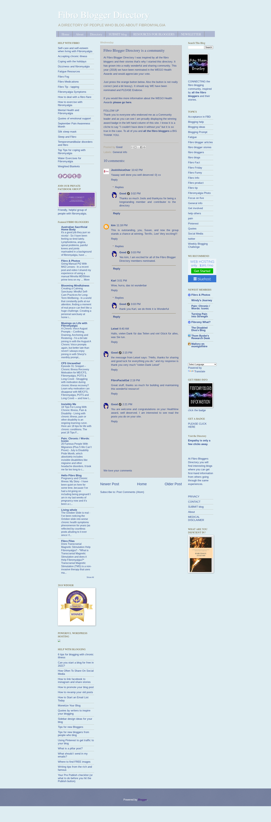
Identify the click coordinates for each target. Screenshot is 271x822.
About (80, 34)
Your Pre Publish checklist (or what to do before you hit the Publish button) (75, 778)
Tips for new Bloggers (70, 727)
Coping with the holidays (72, 61)
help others (194, 213)
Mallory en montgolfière (199, 345)
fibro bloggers (196, 152)
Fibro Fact (194, 162)
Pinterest (193, 223)
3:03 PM (136, 252)
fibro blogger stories (199, 147)
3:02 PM (136, 193)
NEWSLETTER (191, 34)
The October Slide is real (75, 512)
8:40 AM (124, 328)
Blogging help (196, 121)
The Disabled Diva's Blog (199, 329)
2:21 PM (127, 404)
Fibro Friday (195, 167)
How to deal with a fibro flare (74, 97)
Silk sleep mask (67, 131)
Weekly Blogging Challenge (198, 245)
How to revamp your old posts (75, 692)
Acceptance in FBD (199, 116)
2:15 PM (127, 352)
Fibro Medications (68, 81)
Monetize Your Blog (69, 705)
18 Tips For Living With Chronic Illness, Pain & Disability (74, 410)
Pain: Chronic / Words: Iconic (75, 439)
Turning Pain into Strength (199, 315)
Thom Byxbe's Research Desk (200, 337)
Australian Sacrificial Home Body (74, 228)
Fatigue (192, 137)
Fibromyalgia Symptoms (72, 91)
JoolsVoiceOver (120, 170)
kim (113, 225)
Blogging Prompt (197, 132)
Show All (90, 577)
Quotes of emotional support (74, 118)
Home (65, 34)
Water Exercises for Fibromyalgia (69, 160)
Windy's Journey (201, 300)
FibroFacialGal (120, 380)
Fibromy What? (200, 322)
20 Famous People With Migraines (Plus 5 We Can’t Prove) (76, 447)
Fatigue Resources (69, 71)
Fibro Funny (195, 172)
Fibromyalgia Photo (199, 193)
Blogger (142, 799)
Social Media (195, 233)
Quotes (192, 228)
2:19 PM (135, 380)
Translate (199, 371)
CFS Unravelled (70, 363)
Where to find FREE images (74, 761)
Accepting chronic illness (72, 56)
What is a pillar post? (70, 748)
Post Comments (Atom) (130, 492)
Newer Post (109, 484)
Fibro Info (193, 177)
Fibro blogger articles (200, 142)
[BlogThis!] (135, 147)
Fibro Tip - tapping (68, 86)
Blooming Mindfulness (75, 285)
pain (190, 218)
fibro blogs (194, 157)
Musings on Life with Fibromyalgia (74, 324)
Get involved (195, 208)
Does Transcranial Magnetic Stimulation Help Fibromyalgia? (75, 547)
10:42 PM (137, 170)
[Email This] (132, 147)
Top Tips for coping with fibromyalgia (71, 152)
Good (122, 193)
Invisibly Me (68, 404)
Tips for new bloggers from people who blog (73, 734)
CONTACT (194, 501)
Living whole (69, 509)
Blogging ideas (196, 126)
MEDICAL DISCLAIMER (196, 518)
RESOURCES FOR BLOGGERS (154, 34)
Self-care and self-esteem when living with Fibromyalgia (75, 50)
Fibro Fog (63, 76)
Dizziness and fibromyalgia (74, 66)
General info (120, 152)
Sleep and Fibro (67, 136)
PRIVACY (193, 496)
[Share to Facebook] (141, 147)
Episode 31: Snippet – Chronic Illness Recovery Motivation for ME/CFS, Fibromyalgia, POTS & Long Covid (75, 372)
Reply (114, 179)
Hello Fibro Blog (71, 475)
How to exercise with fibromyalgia (70, 104)
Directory (96, 34)
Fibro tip (193, 187)
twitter (191, 238)
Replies (119, 187)
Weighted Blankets (69, 166)
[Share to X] (138, 147)
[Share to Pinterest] (144, 147)
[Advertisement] (211, 598)
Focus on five (196, 198)
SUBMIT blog (118, 34)
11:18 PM (122, 225)
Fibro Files (67, 541)
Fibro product (196, 182)
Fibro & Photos (70, 260)
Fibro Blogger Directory (103, 14)
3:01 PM (122, 280)
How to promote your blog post (76, 687)
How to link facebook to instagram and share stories (74, 681)
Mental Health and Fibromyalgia (68, 112)
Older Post (173, 484)
